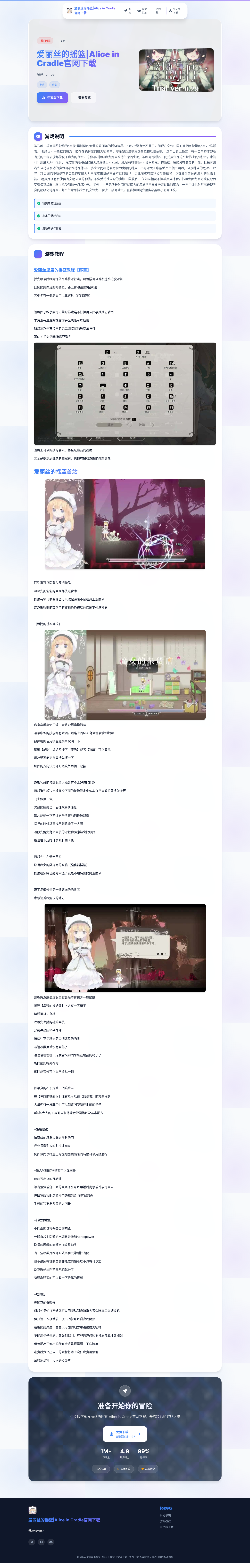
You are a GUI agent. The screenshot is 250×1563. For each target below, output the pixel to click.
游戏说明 (165, 1515)
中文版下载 (166, 1527)
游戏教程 (165, 1521)
